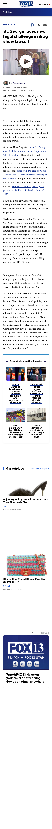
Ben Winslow (19, 83)
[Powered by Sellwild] (45, 633)
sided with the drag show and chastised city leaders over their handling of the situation (25, 174)
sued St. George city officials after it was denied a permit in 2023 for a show (25, 151)
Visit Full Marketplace (40, 468)
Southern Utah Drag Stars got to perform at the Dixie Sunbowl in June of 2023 (23, 190)
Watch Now (44, 4)
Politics (9, 24)
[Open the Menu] (4, 4)
